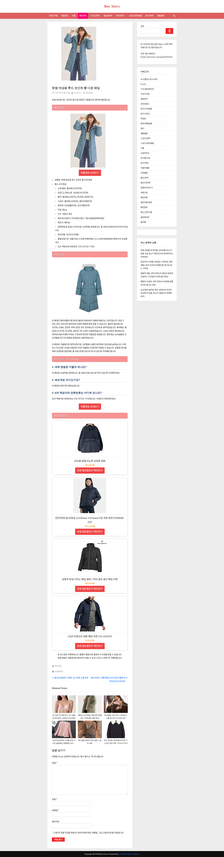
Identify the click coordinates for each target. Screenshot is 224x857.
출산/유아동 (145, 183)
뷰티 (142, 128)
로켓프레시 (120, 16)
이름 (54, 799)
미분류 (143, 119)
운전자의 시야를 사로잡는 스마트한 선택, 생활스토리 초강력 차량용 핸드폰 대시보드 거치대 (157, 265)
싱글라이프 (145, 153)
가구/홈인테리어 (147, 89)
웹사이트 (55, 822)
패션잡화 (144, 207)
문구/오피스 (145, 114)
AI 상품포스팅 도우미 (149, 79)
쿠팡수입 (144, 193)
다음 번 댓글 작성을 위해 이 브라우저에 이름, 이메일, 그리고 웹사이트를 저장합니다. (89, 833)
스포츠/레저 (95, 16)
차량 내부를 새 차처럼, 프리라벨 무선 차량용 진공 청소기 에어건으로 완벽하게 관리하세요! (157, 253)
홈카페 (143, 222)
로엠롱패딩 (59, 671)
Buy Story (112, 6)
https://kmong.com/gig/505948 (156, 57)
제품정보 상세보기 (90, 172)
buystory (78, 93)
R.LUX (143, 84)
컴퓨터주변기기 (147, 188)
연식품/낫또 (145, 158)
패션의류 (82, 16)
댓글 (54, 763)
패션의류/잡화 (146, 202)
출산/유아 (145, 178)
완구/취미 (149, 16)
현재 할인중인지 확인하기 (90, 470)
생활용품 (160, 16)
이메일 (55, 810)
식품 (73, 16)
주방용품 (144, 173)
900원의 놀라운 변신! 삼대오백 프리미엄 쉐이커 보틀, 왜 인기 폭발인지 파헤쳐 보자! (156, 293)
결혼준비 (64, 16)
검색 (142, 26)
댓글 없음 (89, 93)
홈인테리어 (107, 16)
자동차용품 (145, 168)
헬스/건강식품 (146, 212)
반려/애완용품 (146, 123)
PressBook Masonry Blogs (128, 854)
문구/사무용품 (146, 109)
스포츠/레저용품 (135, 16)
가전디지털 (53, 16)
